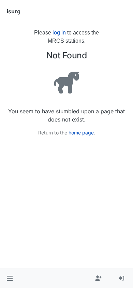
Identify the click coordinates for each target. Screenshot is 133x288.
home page (81, 132)
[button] (10, 278)
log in (59, 32)
